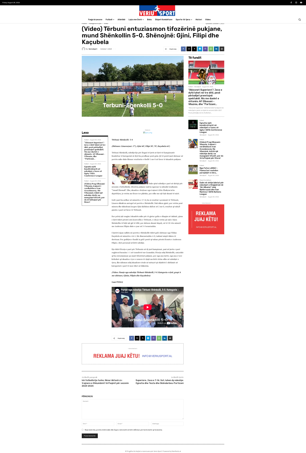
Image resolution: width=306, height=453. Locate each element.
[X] (194, 49)
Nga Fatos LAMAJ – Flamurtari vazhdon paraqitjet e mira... (209, 170)
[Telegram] (199, 49)
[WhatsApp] (210, 49)
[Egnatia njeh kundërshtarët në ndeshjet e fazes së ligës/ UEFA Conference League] (193, 124)
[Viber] (205, 49)
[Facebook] (291, 2)
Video (106, 23)
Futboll (84, 23)
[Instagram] (296, 2)
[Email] (188, 49)
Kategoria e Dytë (95, 23)
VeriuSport (93, 49)
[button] (299, 19)
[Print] (221, 49)
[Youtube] (301, 2)
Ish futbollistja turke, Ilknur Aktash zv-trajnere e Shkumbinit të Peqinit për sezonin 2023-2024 (105, 383)
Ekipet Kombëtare (205, 180)
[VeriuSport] (84, 49)
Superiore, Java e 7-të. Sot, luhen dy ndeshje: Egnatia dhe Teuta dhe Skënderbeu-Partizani (160, 381)
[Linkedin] (216, 49)
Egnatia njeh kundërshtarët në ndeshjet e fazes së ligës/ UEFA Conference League (93, 171)
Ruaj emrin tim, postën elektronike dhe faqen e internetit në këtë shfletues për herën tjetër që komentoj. (123, 430)
